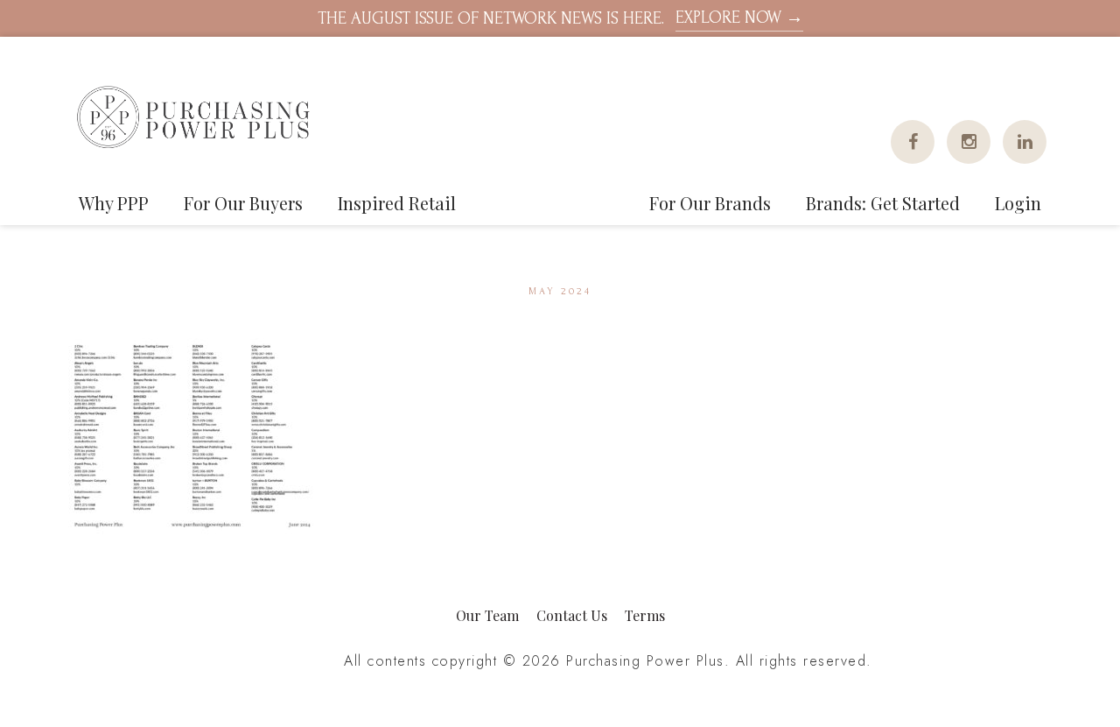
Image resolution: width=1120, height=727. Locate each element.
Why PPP (114, 203)
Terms (645, 615)
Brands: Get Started (883, 203)
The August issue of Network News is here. (560, 18)
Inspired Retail (397, 203)
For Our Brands (710, 203)
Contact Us (571, 615)
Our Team (487, 615)
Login (1018, 203)
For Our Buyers (243, 203)
